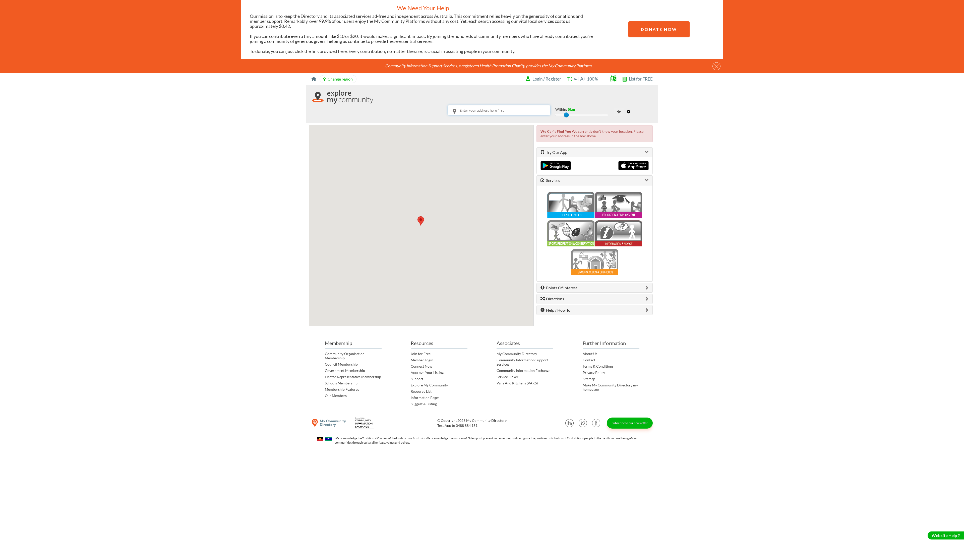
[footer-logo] (328, 423)
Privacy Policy (594, 372)
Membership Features (342, 389)
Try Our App (556, 152)
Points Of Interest (561, 287)
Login (537, 79)
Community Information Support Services (522, 362)
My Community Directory (517, 354)
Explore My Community (429, 385)
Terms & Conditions (598, 366)
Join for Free (421, 354)
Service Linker (507, 377)
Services (552, 180)
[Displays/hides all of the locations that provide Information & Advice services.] (618, 231)
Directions (554, 298)
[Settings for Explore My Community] (629, 112)
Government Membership (345, 370)
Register (553, 79)
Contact (589, 360)
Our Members (336, 395)
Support (417, 379)
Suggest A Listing (424, 404)
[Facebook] (596, 423)
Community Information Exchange (523, 370)
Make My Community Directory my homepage (610, 387)
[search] (550, 111)
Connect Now (421, 366)
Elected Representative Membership (353, 377)
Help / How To (557, 310)
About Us (590, 354)
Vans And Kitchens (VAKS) (517, 383)
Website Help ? (946, 535)
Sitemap (589, 379)
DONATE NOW (659, 29)
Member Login (422, 360)
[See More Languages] (613, 80)
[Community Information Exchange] (366, 423)
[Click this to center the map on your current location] (619, 112)
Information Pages (425, 397)
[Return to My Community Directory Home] (313, 79)
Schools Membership (341, 383)
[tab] (594, 152)
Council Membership (341, 364)
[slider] (566, 114)
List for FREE (641, 79)
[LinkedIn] (569, 423)
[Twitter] (582, 423)
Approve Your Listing (427, 372)
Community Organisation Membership (345, 356)
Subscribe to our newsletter (630, 423)
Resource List (421, 391)
